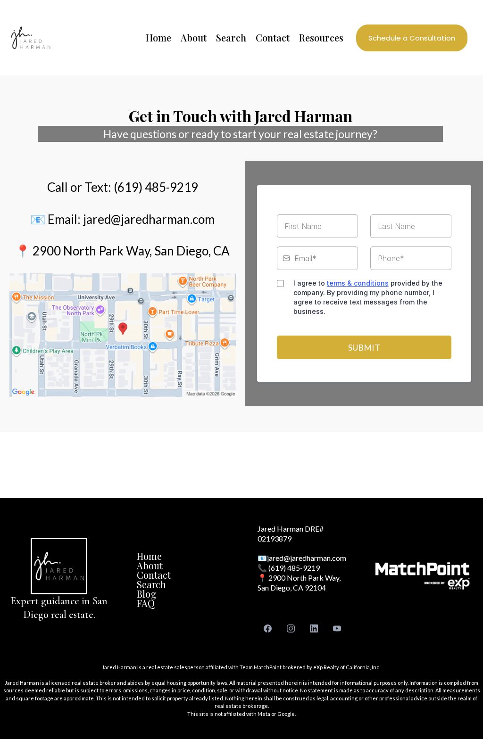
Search (151, 584)
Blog (146, 593)
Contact (154, 574)
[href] (122, 335)
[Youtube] (337, 628)
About (150, 565)
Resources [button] (321, 37)
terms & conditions (358, 283)
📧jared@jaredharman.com (302, 557)
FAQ (146, 603)
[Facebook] (267, 628)
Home (149, 556)
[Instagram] (290, 628)
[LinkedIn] (313, 628)
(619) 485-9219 (294, 567)
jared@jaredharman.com (149, 219)
